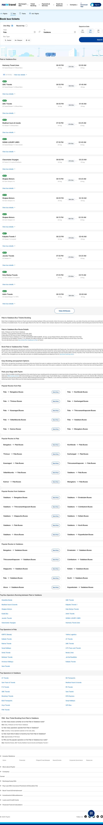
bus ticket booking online (67, 354)
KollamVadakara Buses (78, 569)
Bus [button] (14, 13)
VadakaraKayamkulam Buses (80, 534)
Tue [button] (98, 32)
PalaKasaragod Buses (13, 410)
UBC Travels (6, 691)
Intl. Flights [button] (35, 13)
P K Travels (5, 687)
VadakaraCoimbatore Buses (80, 507)
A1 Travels (5, 678)
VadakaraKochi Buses (77, 525)
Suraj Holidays (6, 648)
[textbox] (19, 32)
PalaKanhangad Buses (77, 401)
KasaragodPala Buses (13, 463)
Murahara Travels (7, 696)
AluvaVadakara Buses (13, 587)
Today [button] (82, 32)
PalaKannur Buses (12, 429)
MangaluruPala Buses (77, 482)
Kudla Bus (5, 613)
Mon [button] (90, 32)
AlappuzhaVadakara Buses (15, 569)
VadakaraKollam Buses (78, 516)
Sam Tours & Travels (8, 682)
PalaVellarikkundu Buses (14, 420)
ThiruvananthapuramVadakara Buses (19, 559)
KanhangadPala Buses (77, 454)
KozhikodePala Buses (77, 445)
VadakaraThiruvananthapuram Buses (19, 507)
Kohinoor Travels (7, 657)
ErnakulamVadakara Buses (79, 550)
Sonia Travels (6, 652)
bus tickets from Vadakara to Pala (28, 340)
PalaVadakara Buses (77, 420)
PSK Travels (6, 710)
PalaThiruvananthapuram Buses (81, 410)
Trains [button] (24, 13)
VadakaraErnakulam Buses (79, 497)
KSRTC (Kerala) (7, 634)
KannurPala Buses (12, 482)
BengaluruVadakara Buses (15, 550)
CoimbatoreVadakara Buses (80, 559)
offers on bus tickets (13, 376)
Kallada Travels (7, 639)
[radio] (8, 25)
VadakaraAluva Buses (13, 534)
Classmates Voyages (9, 623)
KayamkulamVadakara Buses (80, 587)
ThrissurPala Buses (12, 454)
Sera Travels (6, 666)
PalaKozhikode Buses (77, 392)
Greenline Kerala (7, 600)
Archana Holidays (7, 661)
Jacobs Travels (7, 618)
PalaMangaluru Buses (77, 429)
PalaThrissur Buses (12, 401)
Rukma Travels (6, 643)
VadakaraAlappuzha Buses (15, 516)
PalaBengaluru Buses (13, 392)
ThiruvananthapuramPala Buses (81, 463)
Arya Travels (6, 705)
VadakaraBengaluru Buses (15, 497)
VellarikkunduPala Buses (14, 472)
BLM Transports (7, 700)
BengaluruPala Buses (13, 445)
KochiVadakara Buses (77, 578)
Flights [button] (5, 13)
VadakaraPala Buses (77, 472)
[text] (3, 13)
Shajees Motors (7, 609)
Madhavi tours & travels (9, 604)
